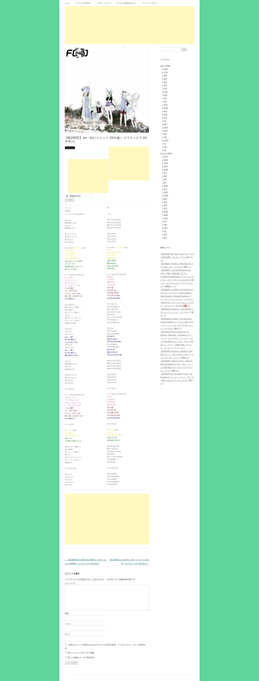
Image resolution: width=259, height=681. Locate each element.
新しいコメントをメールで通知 (81, 653)
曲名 (162, 66)
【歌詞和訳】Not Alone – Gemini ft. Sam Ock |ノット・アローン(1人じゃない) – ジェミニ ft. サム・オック (177, 354)
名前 (67, 613)
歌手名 (163, 154)
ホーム (67, 3)
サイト (67, 634)
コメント (70, 583)
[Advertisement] (129, 25)
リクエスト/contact (83, 3)
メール (67, 624)
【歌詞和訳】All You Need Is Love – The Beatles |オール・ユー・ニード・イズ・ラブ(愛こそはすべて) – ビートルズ (177, 377)
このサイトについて (104, 3)
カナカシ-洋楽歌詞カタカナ (127, 3)
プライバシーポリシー (150, 3)
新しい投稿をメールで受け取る (81, 657)
